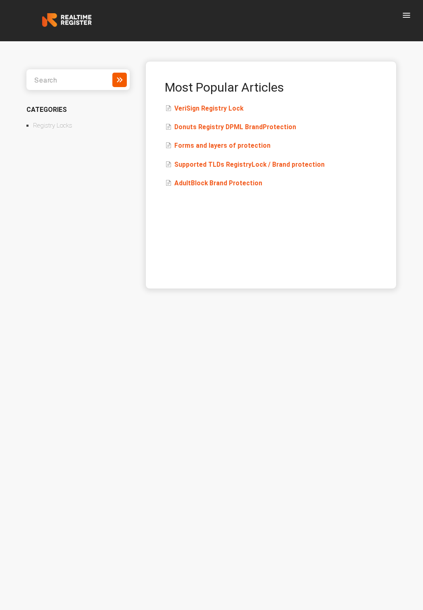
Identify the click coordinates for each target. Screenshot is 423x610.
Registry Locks (52, 125)
